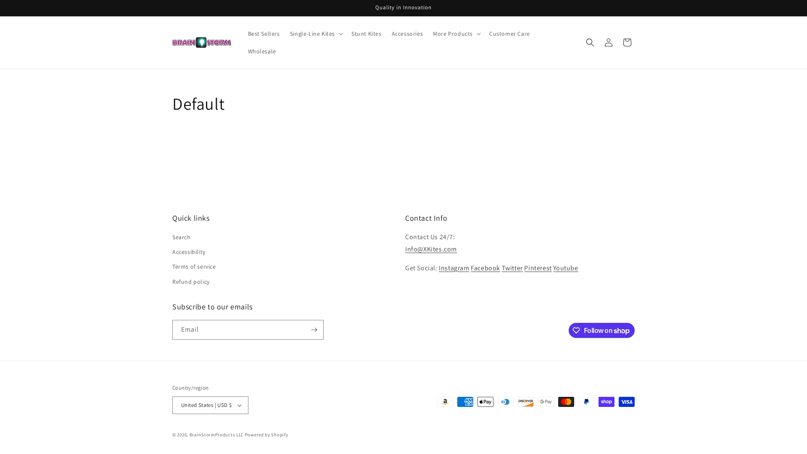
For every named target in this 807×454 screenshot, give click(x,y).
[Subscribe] (314, 330)
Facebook (485, 268)
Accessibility (189, 252)
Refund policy (191, 281)
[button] (315, 33)
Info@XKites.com (431, 249)
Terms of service (194, 266)
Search (181, 237)
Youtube (565, 268)
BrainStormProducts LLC (217, 435)
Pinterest (537, 268)
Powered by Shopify (266, 435)
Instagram (454, 268)
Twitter (512, 268)
